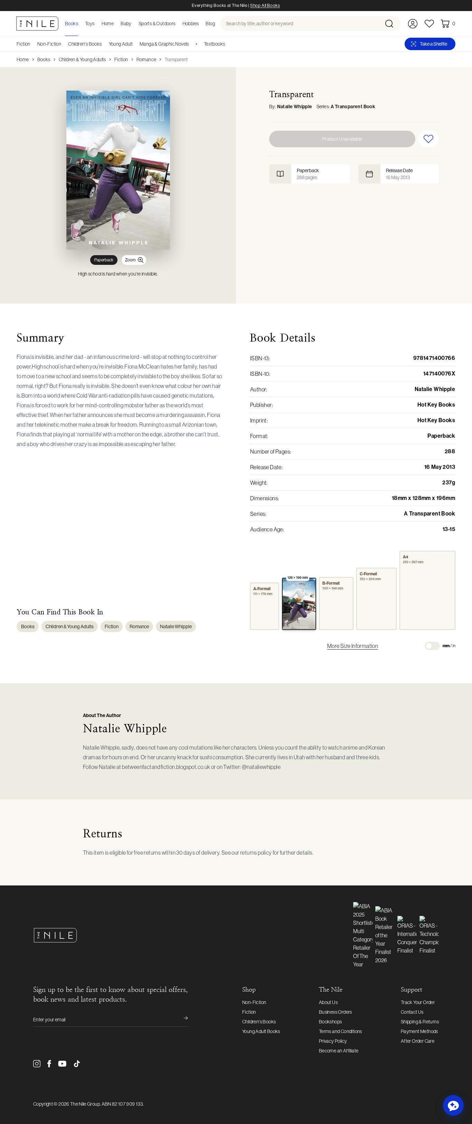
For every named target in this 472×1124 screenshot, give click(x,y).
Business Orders (335, 1012)
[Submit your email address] (181, 1020)
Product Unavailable (342, 139)
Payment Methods (419, 1031)
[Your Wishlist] (429, 24)
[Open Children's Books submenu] (104, 44)
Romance (146, 59)
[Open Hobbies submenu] (201, 23)
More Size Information (352, 646)
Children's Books (85, 44)
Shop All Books (265, 5)
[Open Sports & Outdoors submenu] (177, 23)
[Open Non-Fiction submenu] (63, 44)
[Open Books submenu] (80, 23)
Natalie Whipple (294, 107)
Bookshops (330, 1021)
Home (23, 59)
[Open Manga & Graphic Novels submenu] (191, 44)
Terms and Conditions (340, 1031)
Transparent (176, 59)
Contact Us (412, 1012)
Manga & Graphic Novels (164, 44)
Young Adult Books (261, 1031)
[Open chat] (453, 1105)
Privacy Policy (333, 1041)
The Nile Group (85, 1104)
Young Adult (121, 44)
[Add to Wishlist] (428, 139)
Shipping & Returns (420, 1021)
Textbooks (214, 44)
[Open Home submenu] (116, 23)
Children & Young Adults (82, 59)
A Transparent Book (353, 107)
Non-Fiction (49, 44)
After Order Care (417, 1041)
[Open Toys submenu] (97, 23)
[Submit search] (392, 23)
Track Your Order (418, 1002)
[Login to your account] (413, 24)
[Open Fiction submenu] (33, 44)
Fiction (23, 44)
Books (43, 59)
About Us (328, 1002)
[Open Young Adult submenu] (135, 44)
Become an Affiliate (339, 1050)
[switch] (432, 646)
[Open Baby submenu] (133, 23)
